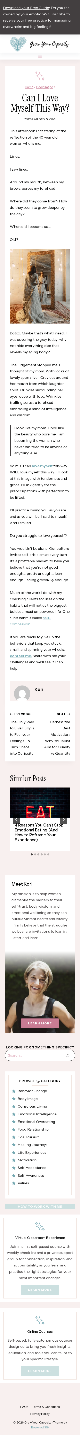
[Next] (63, 819)
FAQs (24, 1407)
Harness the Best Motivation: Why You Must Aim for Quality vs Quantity (57, 734)
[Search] (68, 1055)
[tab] (32, 854)
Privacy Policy (40, 1414)
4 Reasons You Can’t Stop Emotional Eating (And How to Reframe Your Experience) (39, 832)
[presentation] (40, 803)
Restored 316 (40, 1427)
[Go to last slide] (16, 819)
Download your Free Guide (26, 8)
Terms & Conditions (46, 1407)
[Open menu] (40, 56)
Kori (38, 689)
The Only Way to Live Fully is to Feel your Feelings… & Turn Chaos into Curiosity (22, 734)
